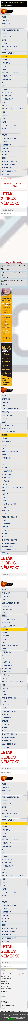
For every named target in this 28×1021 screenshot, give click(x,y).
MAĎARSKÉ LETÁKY (6, 984)
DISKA (4, 40)
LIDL (3, 86)
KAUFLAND (6, 79)
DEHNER (5, 33)
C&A (3, 27)
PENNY (5, 122)
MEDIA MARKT (7, 96)
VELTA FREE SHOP (9, 171)
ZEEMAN (5, 174)
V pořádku (10, 1018)
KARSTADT (6, 76)
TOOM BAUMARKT (9, 165)
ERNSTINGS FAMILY (9, 47)
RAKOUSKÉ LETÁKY (6, 979)
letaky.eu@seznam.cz (9, 1005)
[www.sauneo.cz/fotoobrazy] (6, 313)
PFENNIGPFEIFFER (9, 125)
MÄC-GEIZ (6, 89)
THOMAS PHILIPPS (9, 161)
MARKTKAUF (7, 92)
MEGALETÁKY (4, 991)
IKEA (4, 66)
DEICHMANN (7, 37)
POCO (4, 129)
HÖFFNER (6, 60)
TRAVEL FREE (7, 168)
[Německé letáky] (7, 13)
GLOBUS (5, 56)
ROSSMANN (6, 145)
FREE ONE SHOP (8, 53)
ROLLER (5, 142)
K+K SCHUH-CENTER (10, 73)
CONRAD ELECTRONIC (10, 30)
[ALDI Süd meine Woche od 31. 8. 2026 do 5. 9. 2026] (14, 267)
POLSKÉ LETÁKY (5, 986)
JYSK (4, 70)
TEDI (4, 158)
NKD (3, 112)
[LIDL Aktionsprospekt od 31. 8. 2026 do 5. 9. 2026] (14, 274)
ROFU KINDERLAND (9, 138)
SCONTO (5, 151)
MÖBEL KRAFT (7, 99)
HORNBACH (6, 63)
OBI (3, 119)
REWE (4, 135)
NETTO (4, 106)
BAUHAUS (6, 24)
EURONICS (6, 50)
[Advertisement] (6, 238)
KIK (3, 83)
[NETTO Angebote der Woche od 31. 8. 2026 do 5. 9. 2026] (14, 281)
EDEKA (4, 43)
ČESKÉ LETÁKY (4, 981)
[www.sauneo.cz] (6, 341)
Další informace (19, 1018)
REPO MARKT (7, 132)
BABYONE (6, 20)
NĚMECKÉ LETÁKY (5, 976)
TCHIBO (5, 155)
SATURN (5, 148)
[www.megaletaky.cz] (6, 385)
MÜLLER (5, 102)
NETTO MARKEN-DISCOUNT (13, 109)
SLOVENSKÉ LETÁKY (6, 989)
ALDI (4, 17)
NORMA (5, 115)
